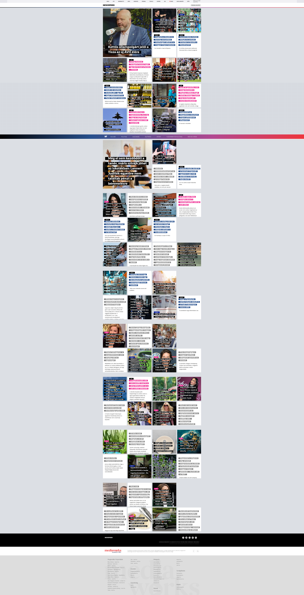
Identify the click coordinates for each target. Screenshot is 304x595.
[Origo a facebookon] (183, 538)
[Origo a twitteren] (186, 538)
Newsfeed (136, 1)
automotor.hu (157, 563)
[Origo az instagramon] (190, 538)
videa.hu (179, 577)
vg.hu (132, 585)
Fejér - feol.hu (111, 573)
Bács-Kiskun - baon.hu (113, 562)
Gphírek (158, 1)
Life (113, 1)
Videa (129, 1)
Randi (171, 1)
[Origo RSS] (196, 538)
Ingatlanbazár (180, 1)
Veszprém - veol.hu (135, 561)
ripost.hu (179, 559)
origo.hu (133, 577)
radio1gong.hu (180, 587)
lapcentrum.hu (180, 579)
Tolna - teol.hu (111, 590)
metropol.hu (180, 561)
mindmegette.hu (158, 573)
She (165, 1)
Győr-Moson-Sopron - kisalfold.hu (116, 575)
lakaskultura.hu (157, 565)
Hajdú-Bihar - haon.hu (113, 577)
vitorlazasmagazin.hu (159, 579)
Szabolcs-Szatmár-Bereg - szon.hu (116, 588)
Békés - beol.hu (112, 565)
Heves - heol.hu (112, 579)
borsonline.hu (157, 590)
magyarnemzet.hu (135, 571)
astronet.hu (156, 562)
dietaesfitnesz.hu (158, 577)
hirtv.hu (132, 575)
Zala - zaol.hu (134, 563)
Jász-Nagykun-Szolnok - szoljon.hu (116, 580)
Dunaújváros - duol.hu (113, 571)
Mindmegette (121, 1)
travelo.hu (156, 575)
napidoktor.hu (157, 571)
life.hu (178, 563)
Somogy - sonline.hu (113, 586)
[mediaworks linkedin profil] (197, 551)
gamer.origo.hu (157, 567)
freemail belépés (195, 5)
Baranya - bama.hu (112, 563)
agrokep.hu (133, 587)
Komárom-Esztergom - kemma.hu (116, 582)
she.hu (178, 565)
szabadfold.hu (134, 573)
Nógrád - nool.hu (112, 584)
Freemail (144, 1)
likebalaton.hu (157, 569)
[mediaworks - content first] (113, 551)
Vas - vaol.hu (134, 559)
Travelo (151, 1)
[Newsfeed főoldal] (109, 538)
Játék (188, 1)
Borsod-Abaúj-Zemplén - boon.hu (116, 567)
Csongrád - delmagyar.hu (114, 569)
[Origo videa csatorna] (193, 538)
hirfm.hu (179, 589)
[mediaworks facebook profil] (193, 551)
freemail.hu (179, 573)
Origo (108, 1)
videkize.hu (156, 580)
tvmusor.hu (156, 582)
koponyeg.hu (180, 575)
